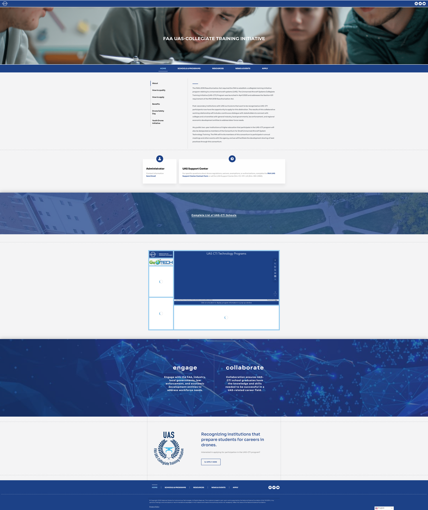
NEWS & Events (242, 68)
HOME (163, 68)
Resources (218, 68)
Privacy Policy (154, 507)
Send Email (151, 176)
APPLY (265, 68)
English (381, 508)
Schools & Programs (189, 68)
